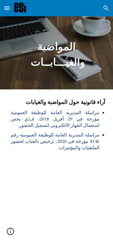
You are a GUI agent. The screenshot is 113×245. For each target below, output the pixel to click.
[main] (56, 52)
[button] (7, 8)
